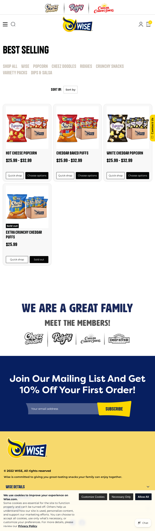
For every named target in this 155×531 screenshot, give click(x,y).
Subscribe (8, 287)
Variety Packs (15, 72)
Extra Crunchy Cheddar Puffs (24, 234)
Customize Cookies (93, 496)
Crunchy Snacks (110, 66)
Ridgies (86, 66)
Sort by (70, 89)
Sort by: (56, 89)
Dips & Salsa (41, 72)
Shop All (10, 66)
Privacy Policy (27, 526)
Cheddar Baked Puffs (72, 153)
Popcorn (40, 66)
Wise (25, 66)
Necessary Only (121, 496)
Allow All (143, 496)
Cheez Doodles (64, 66)
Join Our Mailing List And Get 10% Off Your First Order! (64, 274)
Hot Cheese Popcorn (21, 153)
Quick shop (15, 175)
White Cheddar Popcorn (125, 153)
